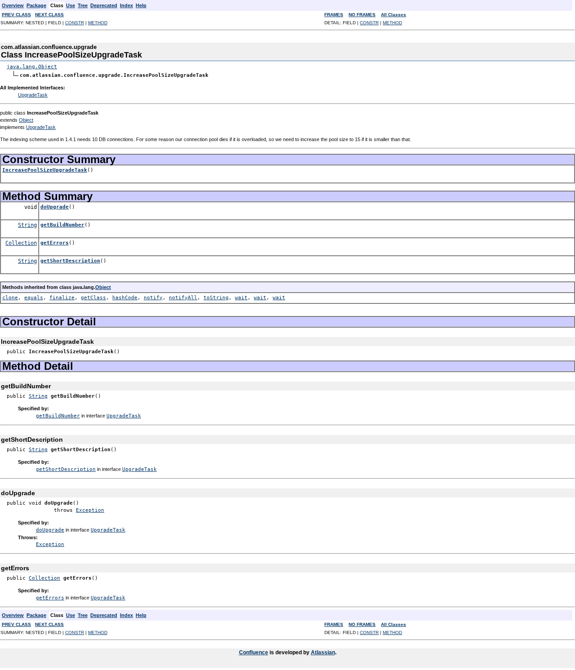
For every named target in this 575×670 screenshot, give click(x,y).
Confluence (253, 652)
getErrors (54, 243)
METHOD (97, 22)
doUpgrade (54, 207)
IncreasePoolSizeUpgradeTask (44, 170)
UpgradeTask (33, 95)
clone (10, 298)
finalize (62, 298)
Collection (21, 243)
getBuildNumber (62, 225)
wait (241, 298)
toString (216, 298)
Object (26, 120)
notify (153, 298)
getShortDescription (70, 261)
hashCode (124, 298)
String (27, 225)
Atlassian (323, 652)
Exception (90, 510)
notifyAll (183, 298)
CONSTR (74, 22)
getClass (93, 298)
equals (33, 298)
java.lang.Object (32, 67)
